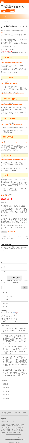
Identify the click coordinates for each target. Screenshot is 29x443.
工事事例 (5, 299)
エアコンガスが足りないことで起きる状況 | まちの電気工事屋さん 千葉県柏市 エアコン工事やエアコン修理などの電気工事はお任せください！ (15, 373)
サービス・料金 (7, 296)
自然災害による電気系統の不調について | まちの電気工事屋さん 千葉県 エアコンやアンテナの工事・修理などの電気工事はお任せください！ (15, 340)
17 (2, 318)
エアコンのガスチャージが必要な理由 (14, 369)
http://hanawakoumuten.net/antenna (11, 104)
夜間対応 (5, 384)
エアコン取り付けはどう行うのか (13, 346)
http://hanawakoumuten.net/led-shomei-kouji (14, 143)
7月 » (14, 321)
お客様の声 (6, 387)
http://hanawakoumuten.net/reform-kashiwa (13, 159)
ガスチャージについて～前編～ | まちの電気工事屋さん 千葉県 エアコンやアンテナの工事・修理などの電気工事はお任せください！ (15, 350)
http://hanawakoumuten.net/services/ (12, 62)
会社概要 (5, 303)
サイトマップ (5, 413)
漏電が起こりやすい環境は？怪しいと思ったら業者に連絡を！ (15, 336)
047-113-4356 (6, 196)
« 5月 (4, 321)
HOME (5, 292)
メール (3, 267)
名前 (3, 262)
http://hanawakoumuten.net (9, 83)
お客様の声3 (6, 394)
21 (12, 318)
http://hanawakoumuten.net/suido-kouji (12, 124)
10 (2, 317)
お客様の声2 (6, 398)
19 (7, 318)
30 (16, 319)
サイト (3, 271)
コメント (3, 250)
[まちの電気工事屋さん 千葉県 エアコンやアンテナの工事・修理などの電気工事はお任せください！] (12, 6)
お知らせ (2, 32)
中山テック (17, 442)
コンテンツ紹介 (12, 231)
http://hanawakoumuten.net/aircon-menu (12, 94)
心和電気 (12, 439)
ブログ (5, 307)
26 (7, 319)
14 (12, 317)
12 (7, 317)
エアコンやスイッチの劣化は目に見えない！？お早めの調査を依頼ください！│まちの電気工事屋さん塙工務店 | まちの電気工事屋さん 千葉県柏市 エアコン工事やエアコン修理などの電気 (15, 361)
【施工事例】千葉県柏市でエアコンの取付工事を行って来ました (7, 238)
